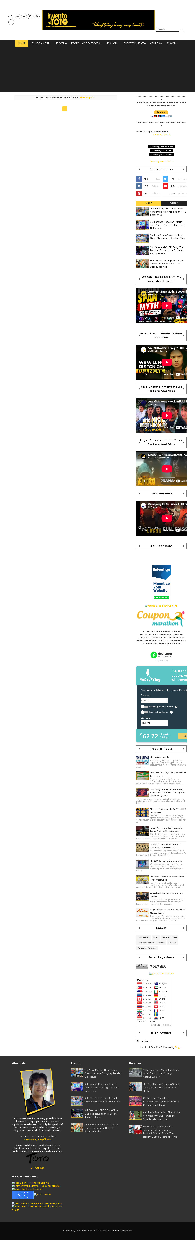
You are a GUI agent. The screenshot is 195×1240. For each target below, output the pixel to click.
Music (155, 937)
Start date (145, 718)
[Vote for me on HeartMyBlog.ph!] (161, 606)
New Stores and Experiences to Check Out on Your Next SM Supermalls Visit (167, 263)
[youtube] (17, 16)
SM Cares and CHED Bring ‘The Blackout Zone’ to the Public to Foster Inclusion (166, 250)
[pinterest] (37, 16)
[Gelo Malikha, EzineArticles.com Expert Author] (37, 1203)
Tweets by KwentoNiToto (161, 161)
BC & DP (171, 43)
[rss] (36, 1168)
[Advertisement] (97, 69)
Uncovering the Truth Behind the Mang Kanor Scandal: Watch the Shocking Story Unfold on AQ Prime (167, 792)
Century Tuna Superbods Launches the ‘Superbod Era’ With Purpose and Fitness (161, 1101)
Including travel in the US (161, 707)
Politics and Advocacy (147, 948)
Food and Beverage (146, 943)
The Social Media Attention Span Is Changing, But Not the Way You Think (161, 1087)
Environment (40, 43)
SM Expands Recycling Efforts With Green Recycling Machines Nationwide (167, 225)
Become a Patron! (161, 134)
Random (174, 203)
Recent (148, 203)
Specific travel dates (158, 712)
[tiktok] (11, 22)
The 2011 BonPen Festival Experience (166, 861)
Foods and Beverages (85, 43)
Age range (146, 695)
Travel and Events (169, 937)
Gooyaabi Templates (121, 1230)
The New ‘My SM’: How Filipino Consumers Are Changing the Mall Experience (168, 211)
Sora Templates (84, 1230)
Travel (60, 43)
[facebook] (11, 16)
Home (22, 43)
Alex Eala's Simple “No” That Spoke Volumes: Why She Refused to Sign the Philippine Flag (161, 1116)
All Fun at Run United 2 (159, 757)
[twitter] (24, 16)
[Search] (182, 29)
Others (155, 43)
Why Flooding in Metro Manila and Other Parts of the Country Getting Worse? (161, 1073)
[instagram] (30, 16)
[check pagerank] (161, 973)
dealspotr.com (161, 661)
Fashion (111, 43)
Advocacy (172, 943)
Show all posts (87, 97)
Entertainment (134, 43)
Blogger (178, 1047)
